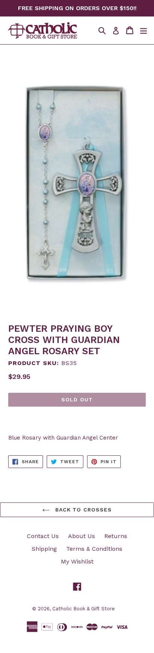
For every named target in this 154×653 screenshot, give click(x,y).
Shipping (44, 548)
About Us (81, 536)
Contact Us (43, 536)
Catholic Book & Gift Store (83, 608)
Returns (115, 536)
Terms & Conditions (94, 548)
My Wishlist (77, 561)
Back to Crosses (82, 510)
